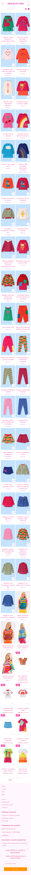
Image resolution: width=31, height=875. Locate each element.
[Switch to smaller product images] (28, 9)
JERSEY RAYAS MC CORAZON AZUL (8, 647)
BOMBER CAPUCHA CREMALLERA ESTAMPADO (8, 297)
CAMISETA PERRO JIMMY (23, 709)
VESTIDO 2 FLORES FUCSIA (23, 739)
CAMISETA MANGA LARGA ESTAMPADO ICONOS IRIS (23, 486)
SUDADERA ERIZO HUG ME (23, 229)
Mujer (3, 786)
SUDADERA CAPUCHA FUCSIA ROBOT (23, 262)
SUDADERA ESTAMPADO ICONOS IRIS (8, 230)
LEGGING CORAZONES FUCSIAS (23, 391)
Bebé (3, 794)
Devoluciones (5, 802)
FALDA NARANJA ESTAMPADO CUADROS (8, 454)
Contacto (4, 807)
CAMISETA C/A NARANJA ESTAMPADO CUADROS (23, 552)
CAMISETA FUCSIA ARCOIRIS (8, 518)
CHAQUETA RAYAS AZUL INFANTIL (23, 647)
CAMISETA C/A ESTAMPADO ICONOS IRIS (8, 585)
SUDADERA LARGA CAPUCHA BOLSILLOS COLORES (23, 297)
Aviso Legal (5, 821)
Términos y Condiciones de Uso (11, 815)
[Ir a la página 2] (20, 778)
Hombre (4, 789)
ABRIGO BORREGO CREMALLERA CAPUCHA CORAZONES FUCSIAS (8, 263)
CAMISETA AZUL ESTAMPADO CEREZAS (8, 616)
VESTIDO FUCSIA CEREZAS (8, 135)
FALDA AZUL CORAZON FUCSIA (8, 485)
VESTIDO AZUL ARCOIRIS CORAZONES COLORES (23, 167)
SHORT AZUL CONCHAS (8, 739)
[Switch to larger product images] (26, 9)
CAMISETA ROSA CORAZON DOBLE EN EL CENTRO (8, 71)
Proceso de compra (7, 805)
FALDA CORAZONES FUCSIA (23, 453)
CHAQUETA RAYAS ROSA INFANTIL (8, 677)
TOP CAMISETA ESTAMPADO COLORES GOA (23, 678)
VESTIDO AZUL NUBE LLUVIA (8, 165)
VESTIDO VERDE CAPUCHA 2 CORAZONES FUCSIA (8, 39)
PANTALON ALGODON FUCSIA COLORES (8, 358)
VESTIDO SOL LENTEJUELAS (23, 770)
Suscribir (15, 869)
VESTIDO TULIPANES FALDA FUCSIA (8, 770)
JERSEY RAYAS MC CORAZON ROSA (23, 616)
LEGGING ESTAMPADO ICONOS (8, 391)
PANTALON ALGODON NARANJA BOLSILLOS (23, 328)
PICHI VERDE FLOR (8, 327)
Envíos (3, 799)
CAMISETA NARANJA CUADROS (8, 199)
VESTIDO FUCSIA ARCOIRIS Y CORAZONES (23, 39)
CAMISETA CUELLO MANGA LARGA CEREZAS (23, 519)
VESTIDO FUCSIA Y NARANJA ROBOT (23, 102)
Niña (3, 792)
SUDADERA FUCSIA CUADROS (23, 199)
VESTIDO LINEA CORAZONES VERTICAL (8, 103)
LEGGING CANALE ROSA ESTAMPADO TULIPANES (8, 422)
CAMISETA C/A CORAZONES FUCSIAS (23, 584)
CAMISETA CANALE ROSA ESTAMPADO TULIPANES (8, 551)
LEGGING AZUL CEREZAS (23, 421)
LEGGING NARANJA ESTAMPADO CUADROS (23, 359)
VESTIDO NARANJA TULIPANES (23, 70)
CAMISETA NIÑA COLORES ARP (8, 709)
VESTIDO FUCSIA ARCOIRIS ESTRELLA (23, 135)
